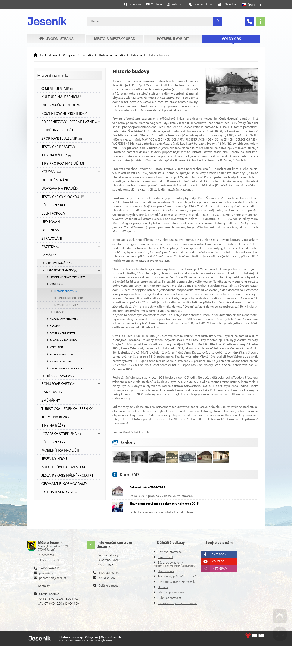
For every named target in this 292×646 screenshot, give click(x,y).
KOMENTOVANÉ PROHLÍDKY (64, 113)
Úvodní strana (47, 21)
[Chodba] (139, 462)
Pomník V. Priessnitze (62, 333)
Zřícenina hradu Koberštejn (67, 368)
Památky (87, 55)
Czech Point (165, 557)
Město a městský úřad (114, 38)
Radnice (55, 326)
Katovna (136, 55)
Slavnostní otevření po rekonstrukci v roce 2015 (164, 503)
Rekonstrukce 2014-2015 (68, 298)
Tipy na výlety (56, 155)
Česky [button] (251, 5)
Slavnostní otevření (66, 305)
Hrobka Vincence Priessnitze (67, 277)
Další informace (108, 585)
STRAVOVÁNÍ (51, 238)
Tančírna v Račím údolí (64, 340)
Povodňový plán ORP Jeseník (176, 582)
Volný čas (231, 38)
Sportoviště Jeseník (61, 138)
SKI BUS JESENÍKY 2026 (59, 491)
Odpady (163, 587)
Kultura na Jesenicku (61, 96)
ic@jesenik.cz (107, 578)
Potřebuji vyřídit (173, 38)
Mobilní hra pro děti (60, 450)
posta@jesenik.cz (50, 573)
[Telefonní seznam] (249, 21)
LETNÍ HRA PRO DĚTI (57, 130)
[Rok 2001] (221, 462)
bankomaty (52, 391)
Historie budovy (65, 291)
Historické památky (112, 55)
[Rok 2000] (204, 462)
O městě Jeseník (57, 88)
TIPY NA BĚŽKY (53, 425)
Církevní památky (59, 263)
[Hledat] (217, 21)
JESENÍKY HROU (54, 458)
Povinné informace (170, 552)
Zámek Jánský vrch (61, 361)
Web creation (255, 635)
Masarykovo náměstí (64, 319)
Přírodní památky (60, 376)
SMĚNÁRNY (50, 400)
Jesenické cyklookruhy (62, 196)
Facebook (219, 554)
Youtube (218, 561)
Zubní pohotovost (169, 598)
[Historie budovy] (231, 102)
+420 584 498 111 (50, 568)
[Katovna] (121, 462)
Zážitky (50, 246)
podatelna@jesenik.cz (52, 578)
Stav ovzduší (166, 571)
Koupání (51, 171)
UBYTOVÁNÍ (51, 221)
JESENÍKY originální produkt (67, 475)
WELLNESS (50, 230)
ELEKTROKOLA (53, 213)
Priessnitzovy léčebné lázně (69, 121)
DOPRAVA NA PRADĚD (59, 188)
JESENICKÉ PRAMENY (58, 146)
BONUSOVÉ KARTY (58, 383)
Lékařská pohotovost (171, 592)
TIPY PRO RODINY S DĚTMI (62, 163)
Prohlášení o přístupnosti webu (177, 603)
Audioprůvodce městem (63, 466)
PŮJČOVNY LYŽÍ (54, 441)
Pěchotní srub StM (61, 354)
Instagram (219, 568)
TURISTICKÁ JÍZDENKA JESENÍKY (67, 408)
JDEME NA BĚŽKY (55, 416)
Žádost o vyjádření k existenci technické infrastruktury (174, 564)
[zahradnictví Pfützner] (187, 462)
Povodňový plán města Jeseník (177, 576)
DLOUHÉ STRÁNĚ (55, 180)
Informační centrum (60, 105)
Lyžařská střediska (61, 433)
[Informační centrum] (260, 21)
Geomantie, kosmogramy (64, 483)
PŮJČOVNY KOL (54, 205)
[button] (201, 4)
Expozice (59, 312)
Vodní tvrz (56, 347)
